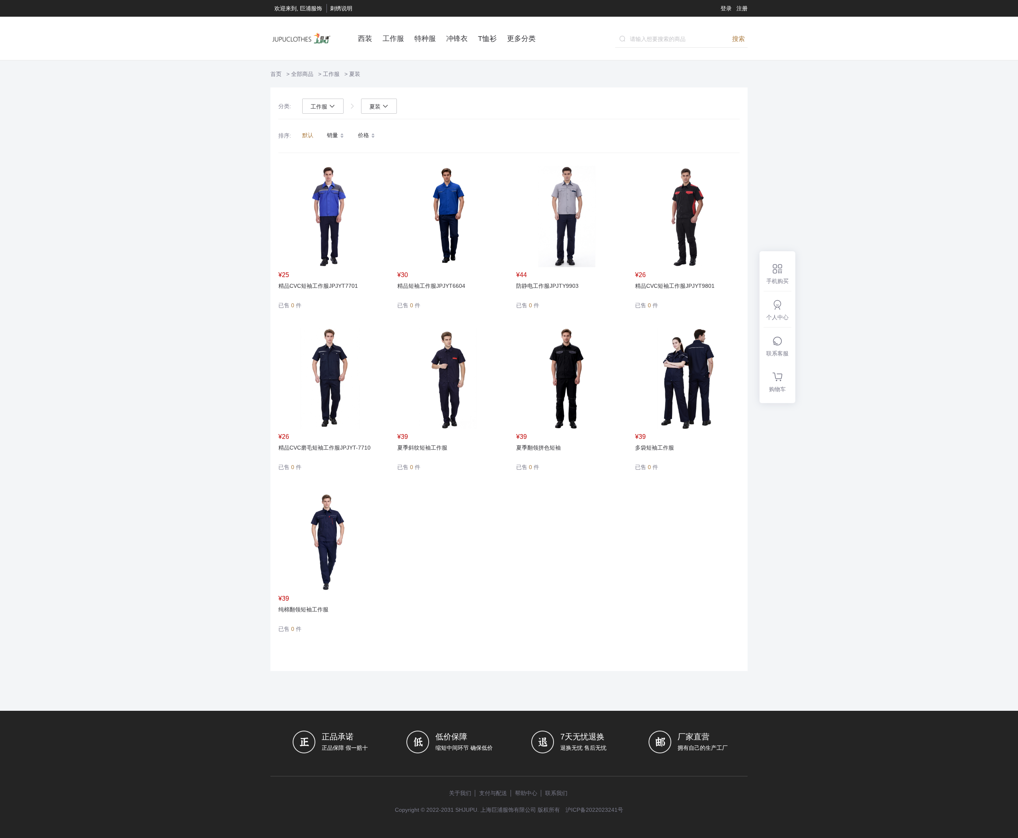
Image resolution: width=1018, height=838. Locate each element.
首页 (276, 74)
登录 (726, 8)
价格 (364, 135)
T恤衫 (487, 39)
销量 (333, 135)
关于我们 (460, 793)
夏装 (354, 74)
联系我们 (556, 793)
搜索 (738, 38)
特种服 (425, 39)
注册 (742, 8)
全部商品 (302, 74)
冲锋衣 (457, 39)
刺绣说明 (341, 8)
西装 (365, 39)
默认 (307, 135)
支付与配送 (493, 793)
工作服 (393, 39)
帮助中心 (526, 793)
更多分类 (521, 39)
